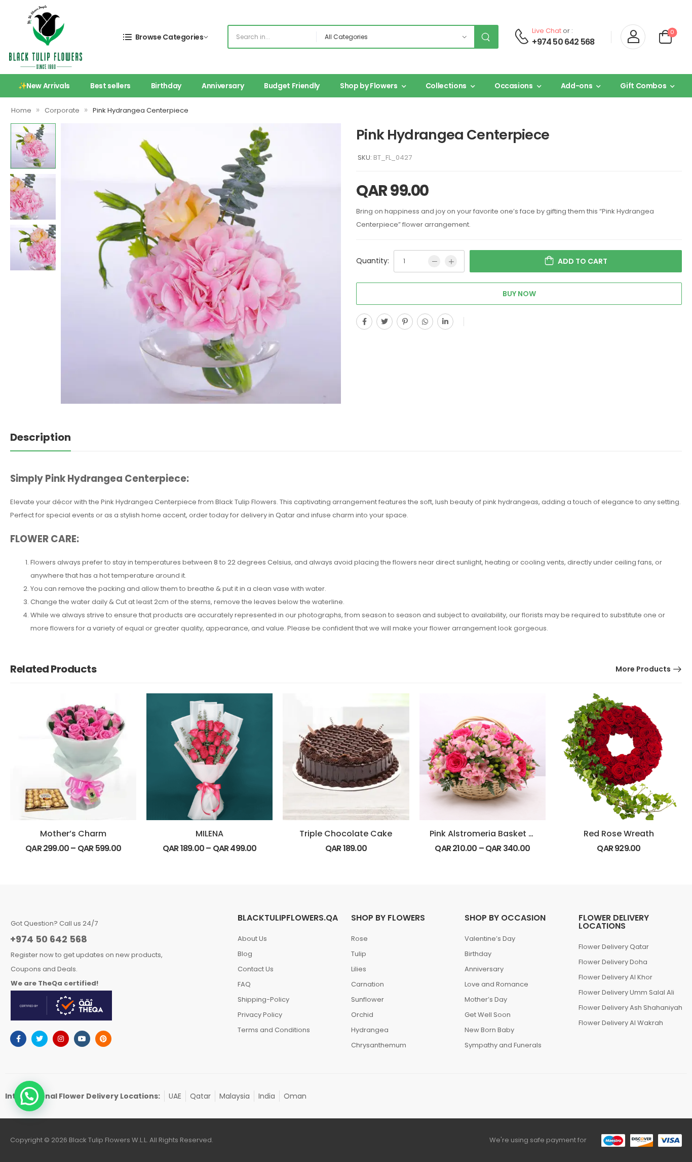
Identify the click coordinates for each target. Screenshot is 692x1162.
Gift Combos (643, 86)
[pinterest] (103, 1039)
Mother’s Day (486, 999)
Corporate (62, 110)
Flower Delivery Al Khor (615, 977)
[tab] (40, 437)
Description (40, 437)
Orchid (362, 1014)
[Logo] (45, 37)
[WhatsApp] (425, 321)
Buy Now (519, 294)
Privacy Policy (260, 1014)
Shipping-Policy (263, 999)
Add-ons (577, 86)
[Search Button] (485, 37)
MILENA (209, 833)
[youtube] (82, 1039)
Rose (359, 938)
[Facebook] (364, 321)
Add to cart (582, 261)
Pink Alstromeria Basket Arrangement (506, 833)
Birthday (166, 86)
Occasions (513, 86)
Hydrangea (370, 1030)
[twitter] (39, 1039)
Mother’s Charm (73, 833)
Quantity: (372, 261)
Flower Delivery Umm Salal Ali (626, 992)
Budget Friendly (292, 86)
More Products (643, 669)
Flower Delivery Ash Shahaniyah (630, 1007)
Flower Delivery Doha (613, 962)
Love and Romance (496, 984)
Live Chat (546, 31)
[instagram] (61, 1039)
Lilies (358, 969)
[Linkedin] (445, 321)
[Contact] (521, 37)
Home (21, 110)
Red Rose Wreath (619, 833)
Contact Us (256, 969)
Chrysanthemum (378, 1045)
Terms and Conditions (274, 1030)
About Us (252, 938)
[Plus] (451, 261)
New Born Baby (489, 1030)
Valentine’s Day (490, 938)
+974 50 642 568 (563, 42)
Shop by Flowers (369, 86)
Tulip (358, 954)
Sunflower (367, 999)
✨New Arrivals (44, 86)
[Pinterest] (405, 321)
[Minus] (434, 261)
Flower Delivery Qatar (614, 947)
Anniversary (223, 86)
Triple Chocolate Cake (345, 833)
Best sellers (110, 86)
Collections (446, 86)
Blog (245, 954)
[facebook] (18, 1039)
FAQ (244, 984)
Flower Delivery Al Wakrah (621, 1023)
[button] (29, 1096)
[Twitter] (384, 321)
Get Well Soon (488, 1014)
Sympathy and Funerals (503, 1045)
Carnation (367, 984)
